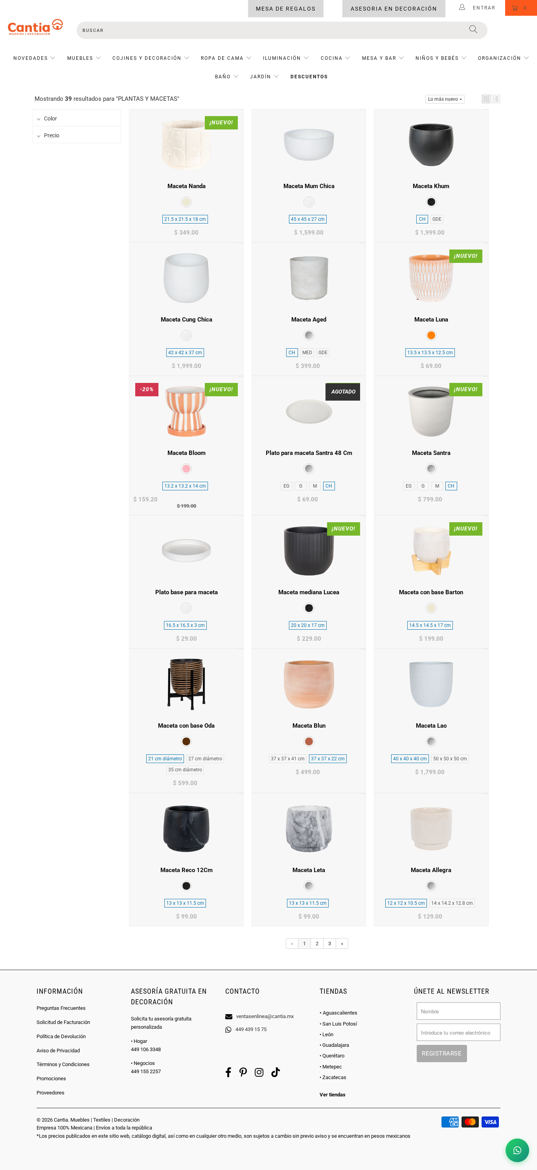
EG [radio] (286, 486)
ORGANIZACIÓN (499, 58)
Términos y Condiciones (63, 1064)
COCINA (332, 58)
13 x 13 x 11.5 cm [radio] (185, 903)
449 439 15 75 (251, 1029)
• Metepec (331, 1067)
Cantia (61, 1120)
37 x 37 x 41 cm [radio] (288, 759)
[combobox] (282, 30)
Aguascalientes (338, 1013)
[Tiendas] (268, 1006)
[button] (486, 99)
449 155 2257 (146, 1071)
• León (326, 1034)
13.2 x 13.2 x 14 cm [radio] (185, 486)
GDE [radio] (436, 219)
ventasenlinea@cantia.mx (265, 1016)
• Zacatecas (333, 1077)
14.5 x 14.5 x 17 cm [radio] (430, 625)
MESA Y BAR (379, 58)
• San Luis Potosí (338, 1024)
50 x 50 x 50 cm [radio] (450, 759)
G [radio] (300, 486)
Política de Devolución (61, 1036)
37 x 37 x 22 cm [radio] (328, 759)
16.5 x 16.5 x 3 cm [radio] (185, 625)
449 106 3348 (146, 1049)
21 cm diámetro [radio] (165, 759)
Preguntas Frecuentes (61, 1008)
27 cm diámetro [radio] (205, 759)
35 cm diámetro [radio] (185, 770)
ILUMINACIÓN (282, 58)
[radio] (186, 202)
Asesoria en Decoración (394, 9)
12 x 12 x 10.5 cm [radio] (406, 903)
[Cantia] (35, 27)
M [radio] (315, 486)
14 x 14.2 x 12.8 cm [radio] (452, 903)
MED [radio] (307, 352)
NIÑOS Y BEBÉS (437, 58)
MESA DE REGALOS (286, 9)
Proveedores (50, 1093)
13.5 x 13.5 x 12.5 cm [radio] (430, 352)
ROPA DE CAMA (222, 58)
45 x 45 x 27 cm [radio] (308, 219)
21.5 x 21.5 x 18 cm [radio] (185, 219)
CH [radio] (422, 219)
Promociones (51, 1078)
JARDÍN (260, 76)
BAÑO (223, 76)
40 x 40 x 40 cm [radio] (410, 759)
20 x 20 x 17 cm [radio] (308, 625)
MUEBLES (80, 58)
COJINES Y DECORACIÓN (147, 58)
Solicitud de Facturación (63, 1022)
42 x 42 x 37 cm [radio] (185, 352)
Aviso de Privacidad (58, 1051)
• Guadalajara (334, 1045)
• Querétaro (332, 1056)
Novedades (31, 58)
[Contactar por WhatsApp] (517, 1150)
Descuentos (309, 76)
